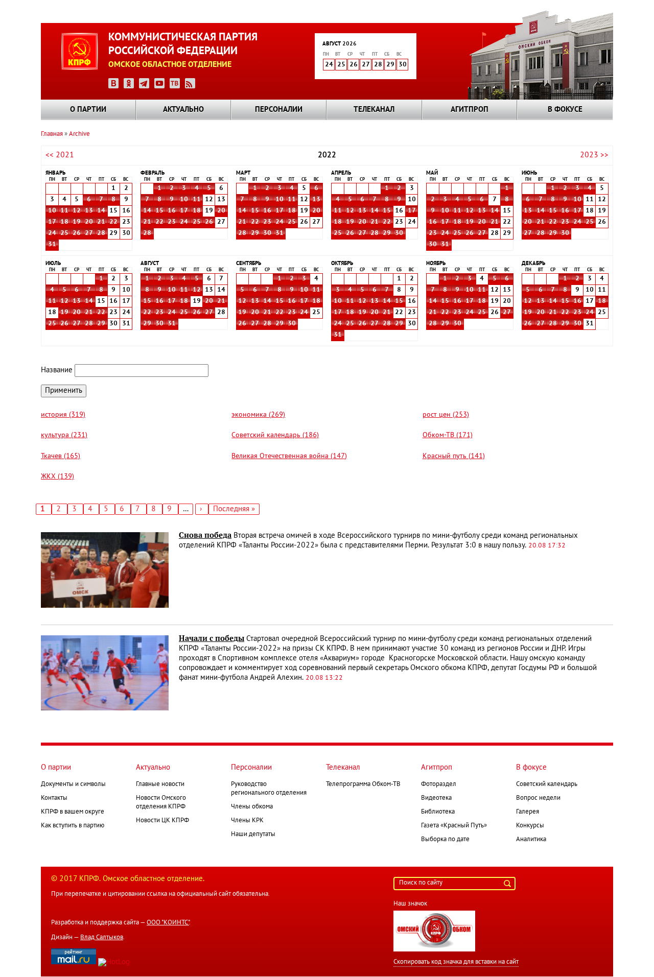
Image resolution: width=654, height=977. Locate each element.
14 (101, 211)
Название (57, 370)
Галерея (527, 812)
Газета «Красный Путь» (454, 826)
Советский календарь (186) (275, 435)
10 (52, 211)
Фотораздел (438, 784)
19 (77, 222)
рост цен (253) (446, 415)
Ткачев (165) (60, 456)
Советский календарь (546, 784)
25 (64, 233)
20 (89, 222)
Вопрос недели (538, 798)
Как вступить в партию (72, 826)
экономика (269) (258, 415)
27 (89, 233)
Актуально (183, 109)
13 (89, 211)
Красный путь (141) (454, 456)
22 (113, 222)
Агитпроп (469, 109)
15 (159, 211)
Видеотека (436, 798)
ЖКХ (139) (57, 476)
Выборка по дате (445, 840)
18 (64, 222)
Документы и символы (73, 784)
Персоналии (278, 109)
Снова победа (205, 535)
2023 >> (594, 155)
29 (255, 233)
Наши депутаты (253, 834)
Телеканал (374, 109)
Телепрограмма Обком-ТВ (363, 784)
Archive (79, 134)
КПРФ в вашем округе (72, 812)
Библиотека (438, 812)
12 (77, 211)
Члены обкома (252, 807)
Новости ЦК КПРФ (162, 821)
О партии (88, 109)
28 (101, 233)
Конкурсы (530, 826)
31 (52, 245)
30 (267, 233)
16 (172, 211)
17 (52, 222)
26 (77, 233)
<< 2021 (59, 155)
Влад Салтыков (101, 938)
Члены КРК (247, 821)
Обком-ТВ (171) (448, 435)
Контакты (54, 798)
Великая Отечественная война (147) (289, 456)
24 (52, 233)
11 (64, 211)
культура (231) (64, 435)
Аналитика (531, 840)
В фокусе (565, 109)
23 (172, 222)
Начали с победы (211, 638)
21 (101, 222)
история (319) (63, 415)
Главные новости (160, 784)
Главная (52, 134)
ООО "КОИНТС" (168, 923)
